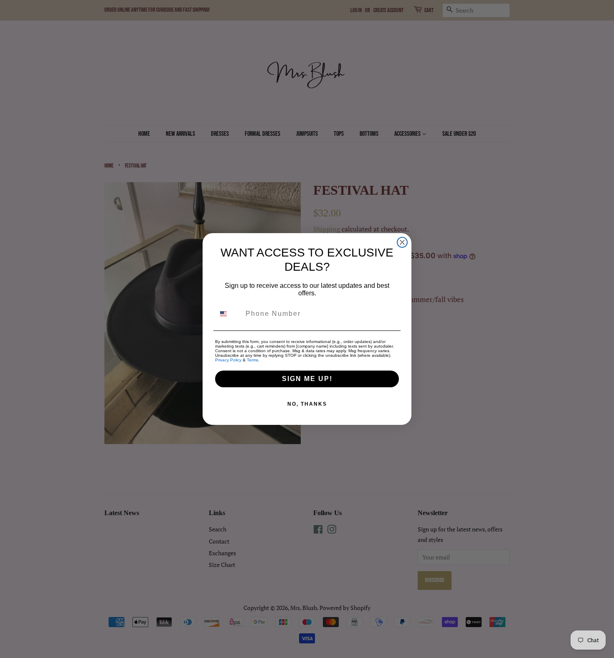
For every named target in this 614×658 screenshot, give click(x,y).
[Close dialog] (402, 242)
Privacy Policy (228, 360)
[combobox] (228, 314)
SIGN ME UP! (307, 378)
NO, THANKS (307, 404)
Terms (252, 360)
